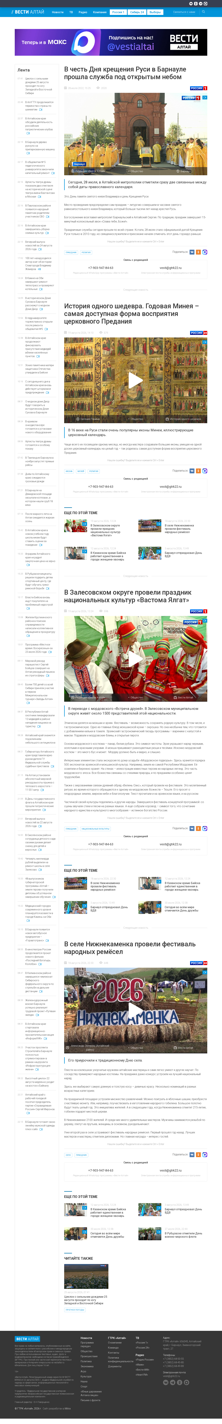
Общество (137, 171)
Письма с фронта (90, 1400)
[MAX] (205, 3)
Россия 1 (118, 12)
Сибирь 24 (137, 12)
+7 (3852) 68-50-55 (173, 1358)
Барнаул (186, 171)
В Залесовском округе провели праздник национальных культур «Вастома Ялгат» (105, 530)
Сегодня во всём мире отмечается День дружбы (181, 909)
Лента (24, 70)
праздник (71, 252)
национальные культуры (95, 829)
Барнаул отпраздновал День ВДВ (183, 554)
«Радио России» (145, 1359)
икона (69, 471)
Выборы (155, 12)
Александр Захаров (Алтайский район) (90, 1047)
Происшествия (89, 1356)
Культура (86, 1376)
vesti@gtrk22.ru (171, 1376)
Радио (83, 12)
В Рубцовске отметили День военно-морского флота (183, 1235)
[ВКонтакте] (191, 3)
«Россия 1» (142, 1342)
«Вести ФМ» (142, 1369)
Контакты (113, 1352)
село (68, 1155)
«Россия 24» (143, 1347)
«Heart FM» (142, 1374)
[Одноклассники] (196, 3)
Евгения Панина (90, 419)
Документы (114, 1366)
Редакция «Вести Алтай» (90, 171)
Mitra (68, 1408)
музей (81, 471)
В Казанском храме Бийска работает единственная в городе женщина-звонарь (108, 556)
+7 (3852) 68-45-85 (173, 1362)
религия (86, 252)
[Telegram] (200, 3)
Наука (84, 1381)
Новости (57, 12)
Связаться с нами (184, 12)
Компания (99, 12)
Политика (86, 1361)
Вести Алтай (185, 697)
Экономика (87, 1366)
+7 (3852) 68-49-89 (173, 1366)
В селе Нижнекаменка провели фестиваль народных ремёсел (179, 529)
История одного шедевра (185, 419)
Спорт (84, 1386)
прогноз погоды (75, 1310)
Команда (113, 1347)
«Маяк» (140, 1364)
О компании (115, 1342)
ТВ (71, 12)
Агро (83, 1371)
